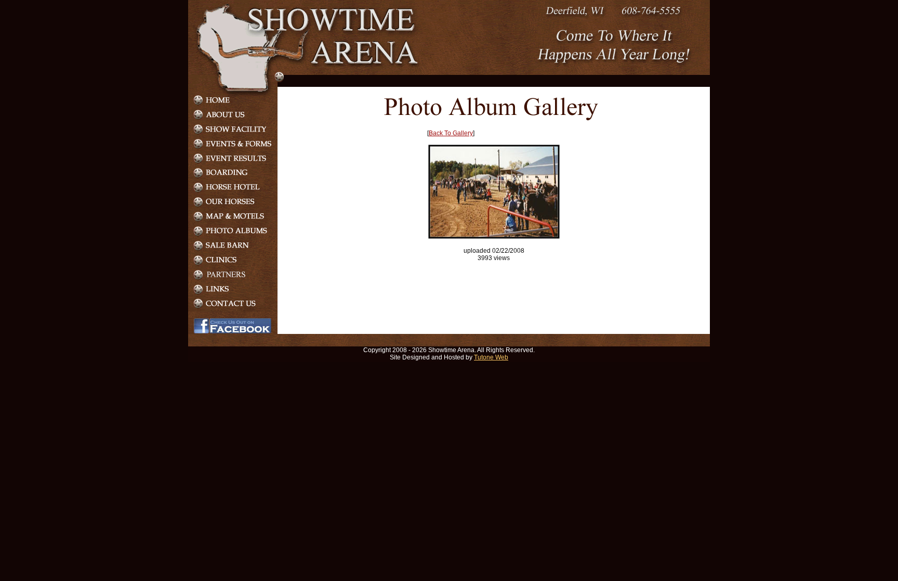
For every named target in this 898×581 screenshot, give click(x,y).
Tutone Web (491, 357)
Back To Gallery (451, 133)
